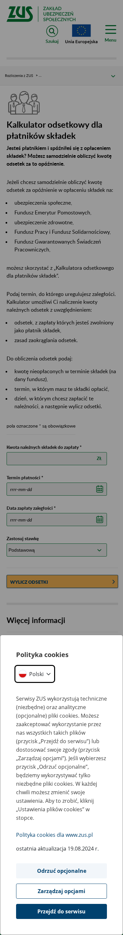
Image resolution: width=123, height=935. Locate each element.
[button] (34, 674)
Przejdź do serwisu (61, 911)
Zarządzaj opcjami (61, 891)
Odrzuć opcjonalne (61, 870)
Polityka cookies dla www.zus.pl (54, 834)
